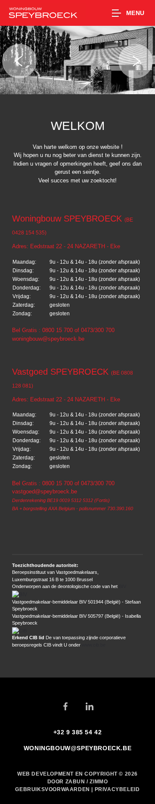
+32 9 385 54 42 (77, 732)
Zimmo (99, 782)
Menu (135, 12)
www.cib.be (93, 644)
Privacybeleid (117, 789)
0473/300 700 (98, 330)
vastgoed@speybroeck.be (44, 491)
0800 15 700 (57, 330)
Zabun (75, 782)
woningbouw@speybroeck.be (48, 339)
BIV (122, 586)
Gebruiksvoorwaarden (53, 789)
